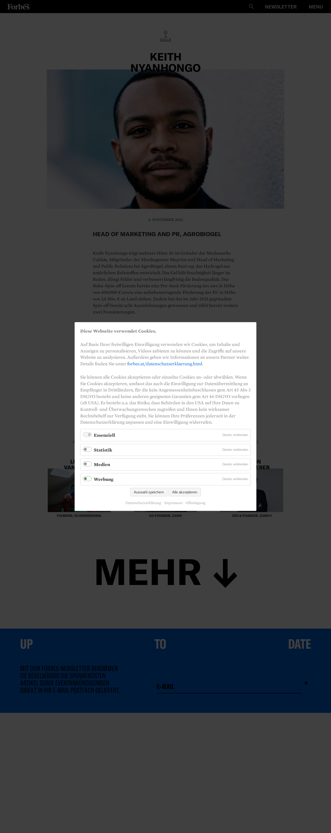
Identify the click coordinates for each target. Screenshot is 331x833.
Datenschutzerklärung (143, 503)
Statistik (103, 450)
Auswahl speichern (149, 492)
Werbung (103, 479)
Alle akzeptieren (184, 492)
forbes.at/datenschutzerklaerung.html (164, 363)
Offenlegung (195, 503)
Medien (102, 464)
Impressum (173, 503)
